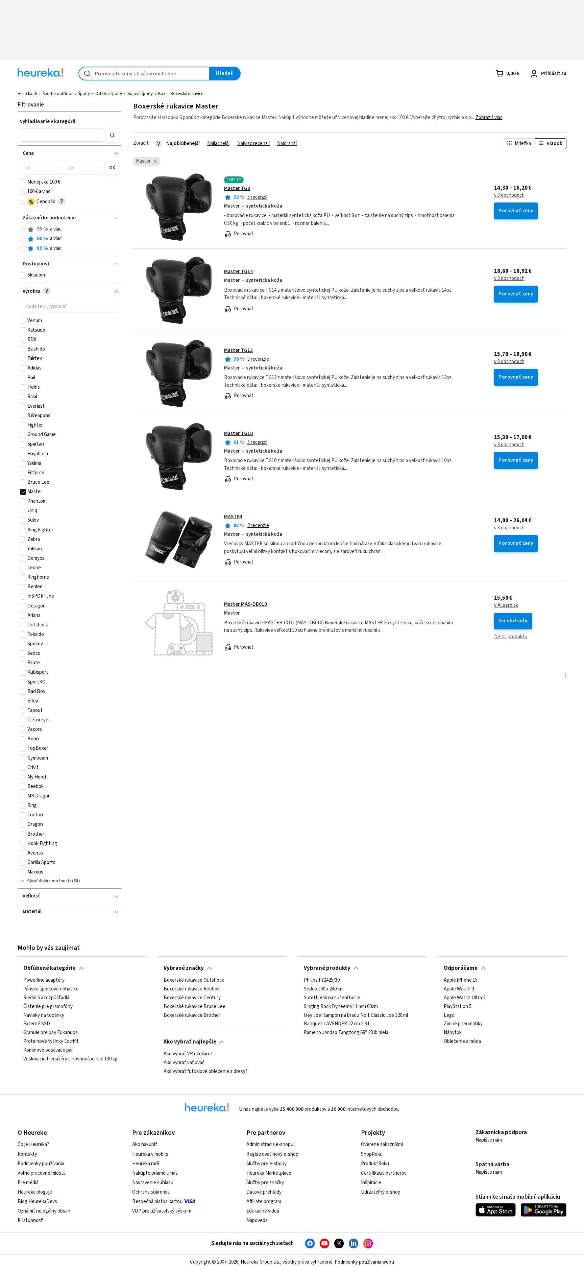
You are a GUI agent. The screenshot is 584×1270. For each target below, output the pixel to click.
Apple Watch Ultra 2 (464, 997)
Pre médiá (28, 1182)
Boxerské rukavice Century (192, 997)
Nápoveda (257, 1220)
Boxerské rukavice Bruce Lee (194, 1006)
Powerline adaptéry (44, 980)
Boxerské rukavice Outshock (194, 980)
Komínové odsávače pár (48, 1050)
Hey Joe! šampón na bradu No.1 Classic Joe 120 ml (356, 1015)
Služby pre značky (265, 1182)
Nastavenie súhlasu (152, 1182)
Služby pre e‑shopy (266, 1163)
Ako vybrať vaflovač (184, 1062)
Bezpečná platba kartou (157, 1201)
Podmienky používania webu (364, 1262)
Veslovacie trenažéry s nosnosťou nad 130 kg (70, 1058)
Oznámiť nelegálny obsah (44, 1211)
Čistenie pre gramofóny (48, 1006)
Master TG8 (237, 188)
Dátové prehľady (264, 1192)
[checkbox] (23, 182)
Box (161, 94)
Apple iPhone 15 (461, 980)
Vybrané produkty (327, 968)
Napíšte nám (489, 1140)
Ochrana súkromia (151, 1192)
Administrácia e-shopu (269, 1144)
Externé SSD (36, 1024)
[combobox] (144, 73)
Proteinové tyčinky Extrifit (51, 1041)
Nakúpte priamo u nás (155, 1173)
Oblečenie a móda (462, 1041)
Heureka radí (145, 1163)
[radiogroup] (69, 238)
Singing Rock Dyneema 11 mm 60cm (341, 1006)
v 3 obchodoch (509, 195)
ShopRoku (372, 1154)
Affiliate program (263, 1201)
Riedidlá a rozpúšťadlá (46, 997)
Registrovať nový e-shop (272, 1154)
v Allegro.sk (506, 605)
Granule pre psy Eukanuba (50, 1032)
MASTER (233, 516)
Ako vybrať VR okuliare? (188, 1054)
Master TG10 (238, 433)
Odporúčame (461, 968)
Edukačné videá (262, 1211)
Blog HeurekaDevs (37, 1201)
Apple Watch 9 (459, 988)
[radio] (23, 229)
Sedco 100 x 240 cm (324, 988)
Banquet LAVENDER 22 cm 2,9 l (336, 1024)
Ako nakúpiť (144, 1144)
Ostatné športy (108, 94)
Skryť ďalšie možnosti (49, 881)
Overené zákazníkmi (382, 1144)
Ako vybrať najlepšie (190, 1042)
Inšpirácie (371, 1182)
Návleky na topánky (43, 1015)
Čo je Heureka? (33, 1144)
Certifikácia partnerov (384, 1173)
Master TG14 (238, 271)
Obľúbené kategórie (49, 968)
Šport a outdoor (58, 94)
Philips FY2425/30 (322, 980)
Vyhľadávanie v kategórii (47, 121)
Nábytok (453, 1032)
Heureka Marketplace (268, 1173)
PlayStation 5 (457, 1006)
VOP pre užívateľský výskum (161, 1211)
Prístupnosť (30, 1220)
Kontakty (27, 1154)
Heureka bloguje (35, 1192)
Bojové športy (140, 94)
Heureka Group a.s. (260, 1262)
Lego (449, 1015)
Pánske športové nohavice (51, 988)
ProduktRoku (375, 1163)
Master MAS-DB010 (245, 604)
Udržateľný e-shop (380, 1192)
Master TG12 (238, 350)
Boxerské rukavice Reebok (192, 988)
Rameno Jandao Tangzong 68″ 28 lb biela (346, 1032)
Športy (84, 94)
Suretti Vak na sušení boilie (332, 997)
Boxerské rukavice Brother (192, 1015)
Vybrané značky (184, 968)
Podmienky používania (41, 1163)
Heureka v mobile (150, 1154)
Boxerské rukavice (187, 94)
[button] (61, 135)
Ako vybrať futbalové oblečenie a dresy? (205, 1071)
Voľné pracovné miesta (42, 1173)
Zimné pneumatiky (463, 1024)
